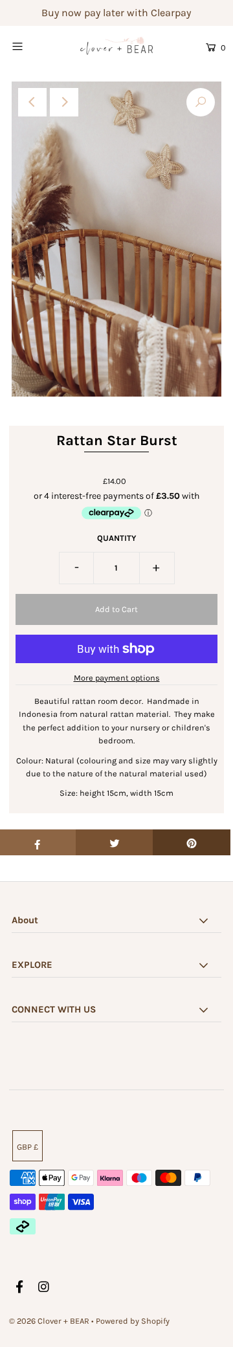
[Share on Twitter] (114, 842)
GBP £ (27, 1147)
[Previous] (32, 102)
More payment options (117, 678)
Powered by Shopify (133, 1321)
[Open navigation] (30, 45)
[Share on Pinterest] (191, 842)
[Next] (64, 102)
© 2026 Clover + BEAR (49, 1321)
